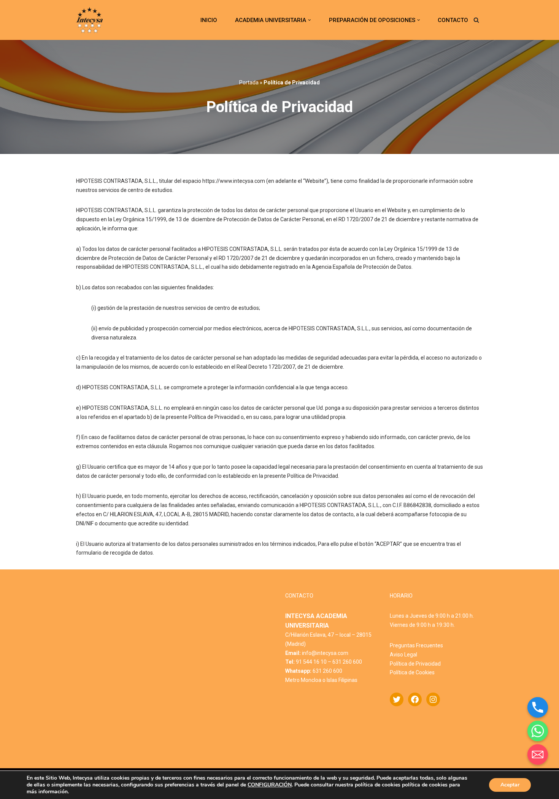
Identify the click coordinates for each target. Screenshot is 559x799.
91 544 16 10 (311, 662)
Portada (249, 82)
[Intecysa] (89, 20)
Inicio (208, 20)
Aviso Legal (403, 655)
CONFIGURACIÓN (270, 785)
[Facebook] (415, 699)
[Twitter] (396, 699)
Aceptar (509, 784)
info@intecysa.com (325, 653)
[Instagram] (433, 699)
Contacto (453, 20)
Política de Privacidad (415, 664)
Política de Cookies (412, 672)
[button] (309, 20)
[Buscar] (476, 20)
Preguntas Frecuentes (416, 645)
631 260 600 (347, 662)
